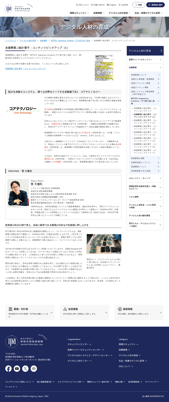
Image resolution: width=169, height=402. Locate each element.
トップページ (10, 41)
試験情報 (123, 349)
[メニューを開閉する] (160, 59)
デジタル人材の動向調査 (139, 215)
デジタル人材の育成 (28, 41)
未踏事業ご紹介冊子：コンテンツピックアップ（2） (145, 121)
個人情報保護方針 (44, 381)
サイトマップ (150, 381)
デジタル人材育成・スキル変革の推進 (142, 206)
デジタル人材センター (78, 360)
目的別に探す (157, 4)
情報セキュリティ (127, 344)
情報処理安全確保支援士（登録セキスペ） (142, 187)
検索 (140, 4)
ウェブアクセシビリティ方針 (69, 381)
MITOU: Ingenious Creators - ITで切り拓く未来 (70, 41)
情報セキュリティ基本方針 (98, 381)
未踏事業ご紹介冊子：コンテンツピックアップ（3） (145, 127)
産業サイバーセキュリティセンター (84, 349)
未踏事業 (43, 41)
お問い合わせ (99, 4)
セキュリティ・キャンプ (139, 178)
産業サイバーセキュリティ (140, 59)
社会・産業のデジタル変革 (131, 360)
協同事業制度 (133, 381)
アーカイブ (9, 386)
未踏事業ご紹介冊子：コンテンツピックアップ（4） (145, 133)
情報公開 (118, 381)
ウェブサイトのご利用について (18, 381)
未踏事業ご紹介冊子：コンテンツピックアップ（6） (145, 145)
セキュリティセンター (78, 344)
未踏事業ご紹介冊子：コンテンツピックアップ (25, 69)
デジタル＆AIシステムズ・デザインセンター (89, 355)
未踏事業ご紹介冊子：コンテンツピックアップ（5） (145, 139)
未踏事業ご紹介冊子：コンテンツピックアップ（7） (145, 151)
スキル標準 (134, 197)
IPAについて (84, 4)
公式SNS (124, 4)
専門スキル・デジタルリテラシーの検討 (142, 224)
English (111, 4)
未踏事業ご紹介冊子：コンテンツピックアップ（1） (145, 115)
